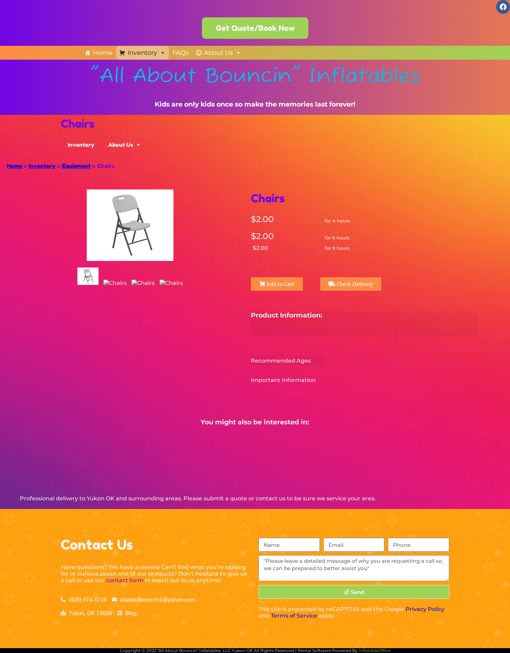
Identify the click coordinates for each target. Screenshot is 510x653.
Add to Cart (280, 283)
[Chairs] (88, 276)
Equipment (76, 165)
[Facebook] (503, 7)
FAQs (180, 53)
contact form (124, 580)
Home (102, 53)
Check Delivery (354, 283)
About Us (218, 53)
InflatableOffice (374, 650)
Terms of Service (294, 615)
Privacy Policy (425, 609)
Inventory (142, 53)
